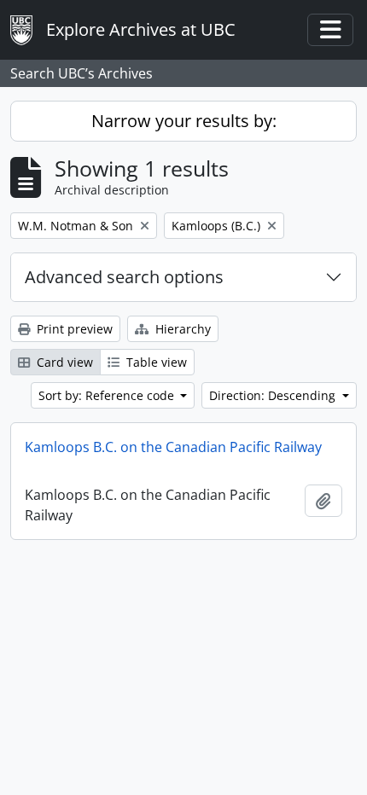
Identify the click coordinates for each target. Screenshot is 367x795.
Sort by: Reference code (108, 395)
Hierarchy (181, 329)
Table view (155, 362)
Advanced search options (124, 276)
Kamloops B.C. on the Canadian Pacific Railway (173, 447)
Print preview (73, 329)
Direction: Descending (274, 395)
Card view (63, 362)
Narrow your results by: (184, 120)
